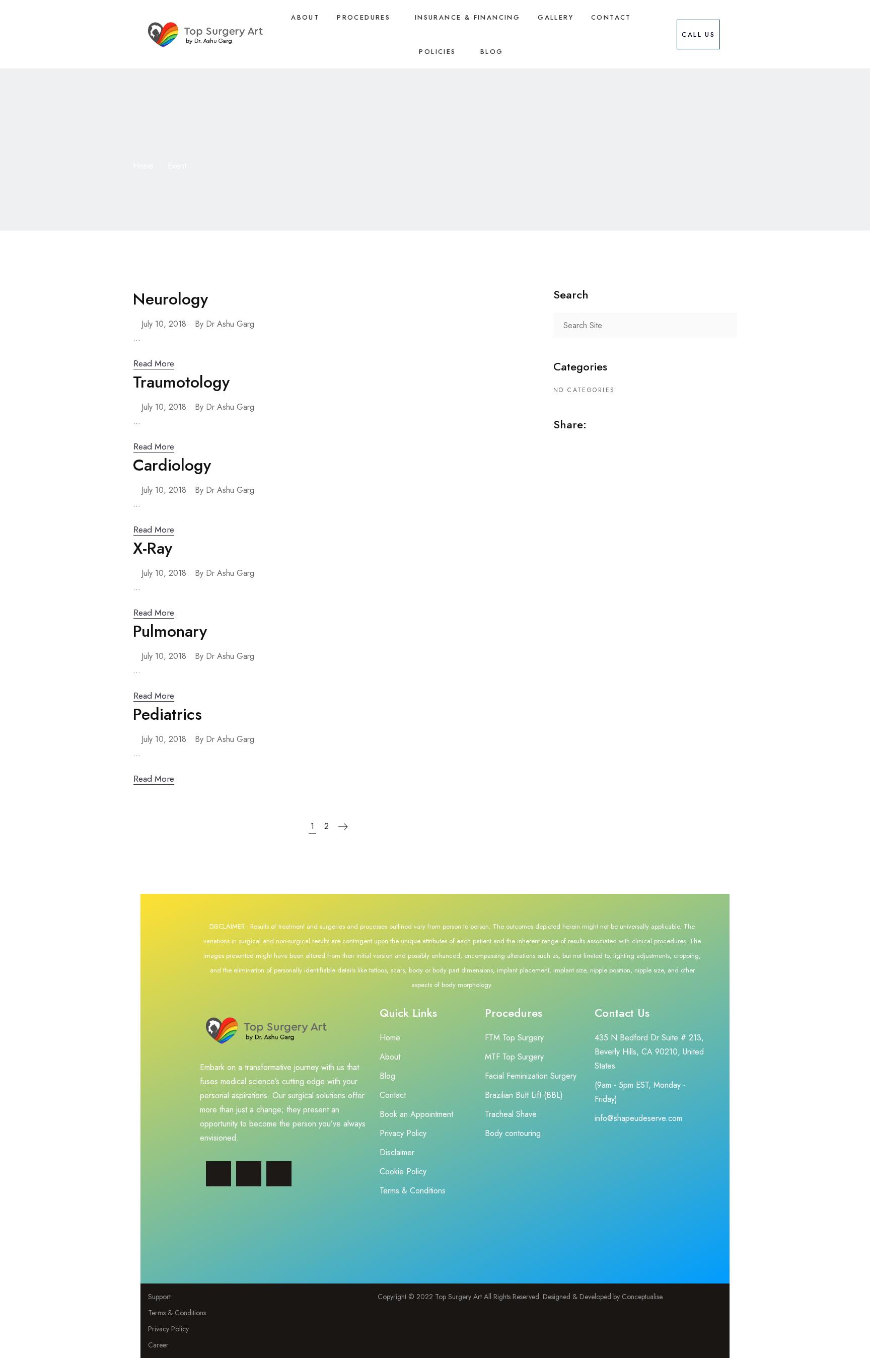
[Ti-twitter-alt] (248, 1173)
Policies (437, 51)
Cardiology (172, 465)
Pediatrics (167, 714)
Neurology (170, 299)
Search (724, 325)
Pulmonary (170, 631)
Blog (491, 51)
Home (143, 166)
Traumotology (181, 382)
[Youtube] (279, 1173)
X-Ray (152, 548)
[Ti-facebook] (218, 1173)
